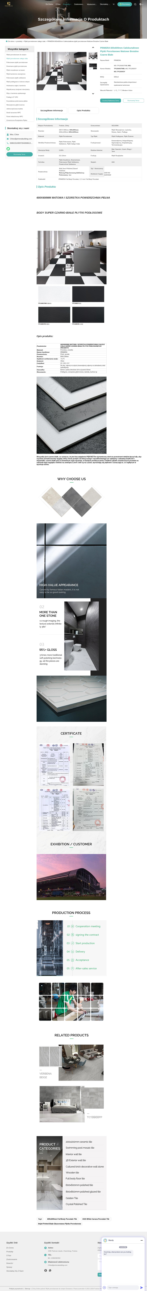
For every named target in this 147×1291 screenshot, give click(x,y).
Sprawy (9, 1267)
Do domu (49, 4)
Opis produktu (83, 110)
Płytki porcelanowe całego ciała (34, 41)
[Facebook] (45, 1271)
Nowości (9, 1263)
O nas (58, 4)
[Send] (141, 1287)
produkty (66, 4)
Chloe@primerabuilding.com (21, 139)
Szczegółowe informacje (51, 110)
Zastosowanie (79, 4)
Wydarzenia (91, 4)
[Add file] (104, 1287)
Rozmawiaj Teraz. (20, 154)
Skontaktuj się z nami (105, 4)
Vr (114, 4)
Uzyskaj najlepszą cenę (110, 100)
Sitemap (27, 1288)
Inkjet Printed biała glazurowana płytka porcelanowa (59, 1224)
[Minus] (141, 1240)
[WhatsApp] (8, 149)
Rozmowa (126, 4)
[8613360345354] (50, 1271)
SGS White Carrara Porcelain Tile (95, 1219)
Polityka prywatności (16, 1288)
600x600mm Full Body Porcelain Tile (62, 1219)
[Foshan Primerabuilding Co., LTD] (8, 4)
